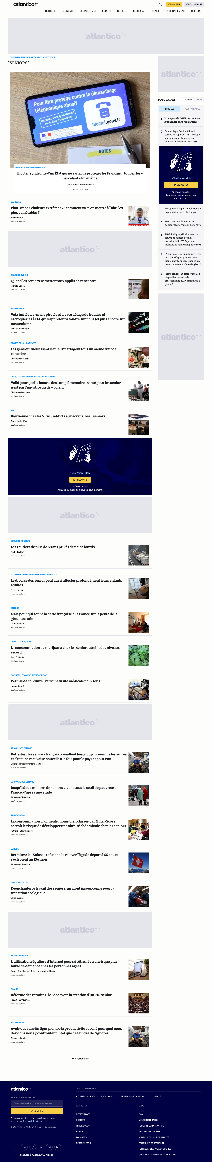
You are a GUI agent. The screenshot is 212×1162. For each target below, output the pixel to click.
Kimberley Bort (17, 217)
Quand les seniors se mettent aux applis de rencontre (53, 281)
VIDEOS (79, 1131)
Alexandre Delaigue (19, 1038)
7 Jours (198, 99)
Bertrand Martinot (35, 764)
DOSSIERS (80, 1120)
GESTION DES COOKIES (149, 1131)
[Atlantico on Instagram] (49, 1147)
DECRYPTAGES (83, 1114)
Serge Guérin (17, 898)
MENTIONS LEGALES (148, 1120)
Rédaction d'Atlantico (20, 797)
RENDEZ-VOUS (83, 1126)
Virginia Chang (48, 971)
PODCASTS (81, 1137)
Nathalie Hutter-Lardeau (22, 831)
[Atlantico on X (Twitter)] (24, 1147)
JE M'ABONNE (174, 4)
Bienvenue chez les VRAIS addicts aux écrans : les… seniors (58, 416)
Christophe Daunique (20, 392)
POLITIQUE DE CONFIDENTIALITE (154, 1137)
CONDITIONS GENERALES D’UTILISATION (157, 1154)
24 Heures (187, 99)
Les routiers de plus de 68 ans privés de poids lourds (53, 547)
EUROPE (106, 11)
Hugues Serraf (17, 686)
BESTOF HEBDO (83, 1143)
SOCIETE (122, 11)
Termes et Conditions (32, 1121)
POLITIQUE (50, 11)
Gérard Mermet (18, 764)
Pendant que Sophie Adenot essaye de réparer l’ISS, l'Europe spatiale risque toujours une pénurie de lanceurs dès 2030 (182, 136)
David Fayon (71, 184)
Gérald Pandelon (87, 184)
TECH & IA (138, 11)
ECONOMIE (68, 11)
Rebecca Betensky (30, 971)
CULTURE (196, 11)
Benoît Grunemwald (20, 328)
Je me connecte (194, 4)
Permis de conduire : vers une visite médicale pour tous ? (56, 681)
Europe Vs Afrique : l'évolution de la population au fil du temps (183, 210)
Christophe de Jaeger (20, 358)
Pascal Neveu (17, 590)
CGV (141, 1114)
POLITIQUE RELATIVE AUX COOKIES (155, 1149)
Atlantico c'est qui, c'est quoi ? (94, 1096)
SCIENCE (155, 11)
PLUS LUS (169, 109)
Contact (156, 1096)
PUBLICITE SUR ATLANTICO (151, 1126)
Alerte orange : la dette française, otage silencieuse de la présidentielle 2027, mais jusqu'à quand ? (182, 279)
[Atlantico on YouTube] (57, 1147)
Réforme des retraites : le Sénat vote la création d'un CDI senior (61, 995)
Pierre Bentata (17, 623)
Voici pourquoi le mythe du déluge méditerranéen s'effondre (183, 223)
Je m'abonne (80, 479)
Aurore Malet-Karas (19, 421)
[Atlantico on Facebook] (32, 1147)
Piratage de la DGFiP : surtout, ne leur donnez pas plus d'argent (182, 120)
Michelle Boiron (18, 286)
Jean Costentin (18, 657)
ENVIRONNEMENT (175, 11)
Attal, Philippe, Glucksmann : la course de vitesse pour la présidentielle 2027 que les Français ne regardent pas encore (183, 239)
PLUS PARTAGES (192, 109)
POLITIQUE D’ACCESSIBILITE (151, 1143)
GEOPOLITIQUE (88, 11)
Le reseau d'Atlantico (132, 1096)
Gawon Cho (16, 971)
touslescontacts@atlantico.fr (37, 1155)
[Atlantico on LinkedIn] (41, 1147)
